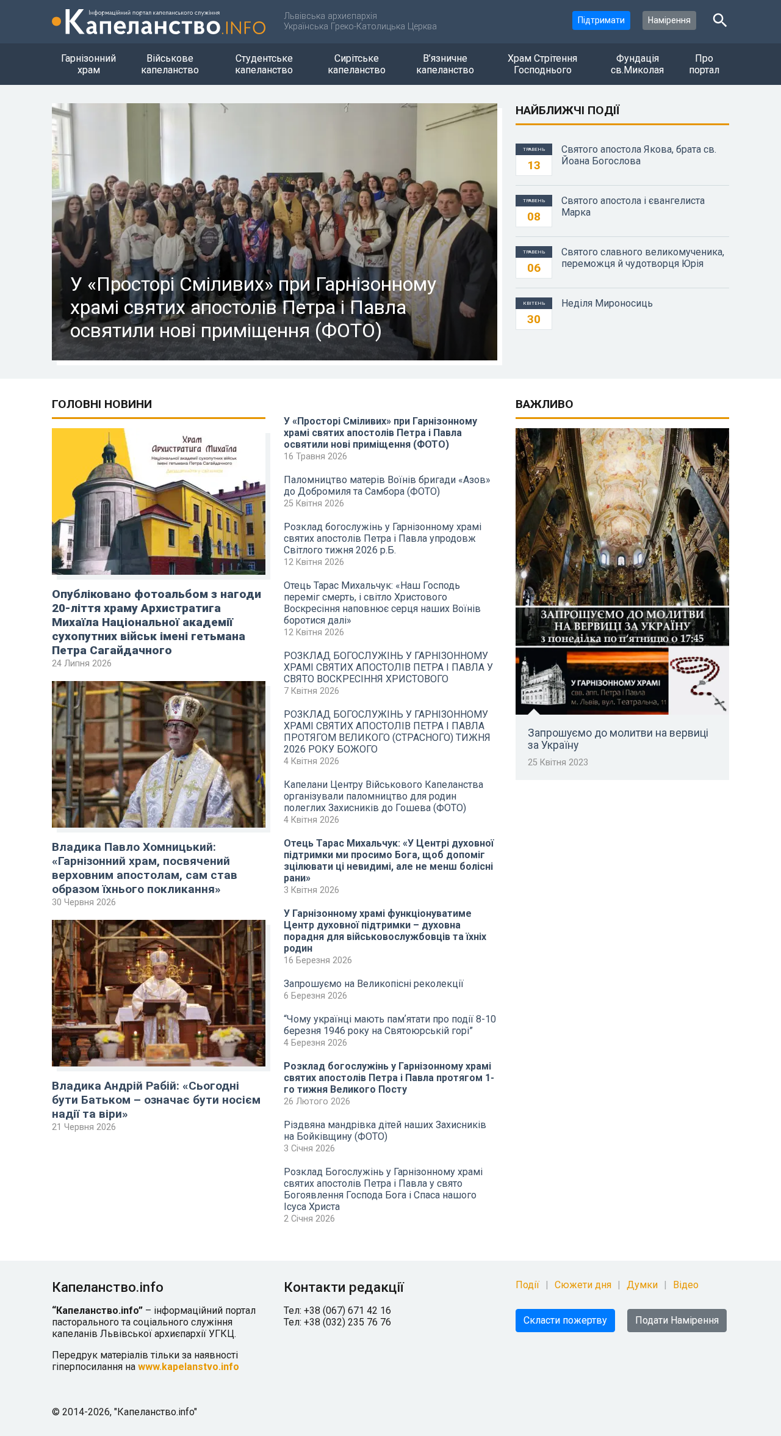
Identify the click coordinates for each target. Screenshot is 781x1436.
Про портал (704, 64)
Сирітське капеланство (357, 64)
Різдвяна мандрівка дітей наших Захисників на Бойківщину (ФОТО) (385, 1130)
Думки (642, 1285)
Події (527, 1285)
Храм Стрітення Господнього (542, 64)
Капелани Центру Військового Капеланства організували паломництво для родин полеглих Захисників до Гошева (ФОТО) (383, 796)
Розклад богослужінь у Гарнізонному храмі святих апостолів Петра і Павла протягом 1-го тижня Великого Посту (389, 1077)
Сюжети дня (583, 1285)
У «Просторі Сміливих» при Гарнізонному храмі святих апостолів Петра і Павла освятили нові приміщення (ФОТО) (380, 432)
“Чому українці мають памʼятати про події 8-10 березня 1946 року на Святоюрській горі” (390, 1025)
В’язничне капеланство (445, 64)
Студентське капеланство (264, 64)
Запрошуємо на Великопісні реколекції (374, 984)
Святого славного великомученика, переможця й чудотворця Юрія (642, 257)
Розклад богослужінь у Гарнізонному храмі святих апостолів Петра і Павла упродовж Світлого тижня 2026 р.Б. (382, 538)
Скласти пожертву (565, 1320)
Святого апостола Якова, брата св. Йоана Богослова (638, 155)
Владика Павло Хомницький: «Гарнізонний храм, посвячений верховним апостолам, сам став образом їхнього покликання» (144, 868)
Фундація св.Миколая (637, 64)
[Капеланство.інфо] (158, 21)
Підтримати (601, 20)
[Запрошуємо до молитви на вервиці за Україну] (622, 571)
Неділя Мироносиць (607, 303)
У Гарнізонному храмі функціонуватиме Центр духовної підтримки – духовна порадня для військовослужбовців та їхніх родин (385, 931)
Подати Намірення (677, 1320)
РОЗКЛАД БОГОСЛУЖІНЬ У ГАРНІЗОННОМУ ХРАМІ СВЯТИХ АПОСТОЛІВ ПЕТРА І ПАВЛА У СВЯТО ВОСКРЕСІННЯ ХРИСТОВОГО (388, 667)
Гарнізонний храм (88, 64)
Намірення (669, 20)
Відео (686, 1285)
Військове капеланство (170, 64)
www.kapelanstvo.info (188, 1366)
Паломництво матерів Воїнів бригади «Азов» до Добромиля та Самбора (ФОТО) (387, 485)
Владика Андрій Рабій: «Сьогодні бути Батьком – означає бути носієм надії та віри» (156, 1100)
